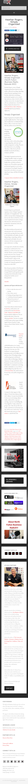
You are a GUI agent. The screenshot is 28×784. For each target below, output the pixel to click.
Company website (8, 178)
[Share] (16, 30)
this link (11, 318)
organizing (6, 438)
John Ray (8, 308)
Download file (13, 48)
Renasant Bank (9, 370)
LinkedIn (16, 178)
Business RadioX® (13, 312)
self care (12, 439)
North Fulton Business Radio (15, 429)
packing (10, 438)
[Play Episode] (7, 40)
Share (21, 43)
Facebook (21, 178)
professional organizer (17, 438)
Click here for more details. (9, 730)
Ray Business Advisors (18, 612)
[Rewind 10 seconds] (11, 41)
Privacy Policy (6, 745)
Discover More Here (7, 738)
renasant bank (7, 439)
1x (13, 40)
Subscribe (15, 43)
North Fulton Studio (8, 431)
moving (20, 432)
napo (5, 434)
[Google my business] (11, 761)
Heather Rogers (15, 432)
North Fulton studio (11, 106)
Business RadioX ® (14, 2)
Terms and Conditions (8, 743)
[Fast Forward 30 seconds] (16, 41)
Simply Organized (17, 439)
